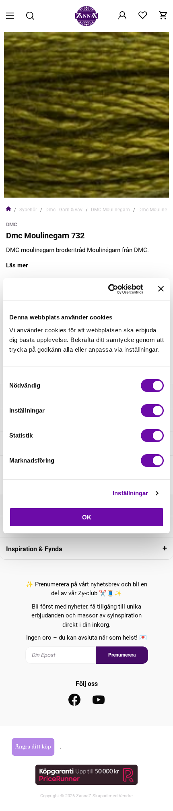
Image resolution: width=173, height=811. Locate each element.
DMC (11, 224)
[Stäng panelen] (161, 289)
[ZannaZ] (86, 16)
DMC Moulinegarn (110, 210)
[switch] (152, 410)
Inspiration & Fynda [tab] (34, 549)
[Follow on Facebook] (74, 700)
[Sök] (30, 16)
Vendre (126, 795)
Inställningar (130, 493)
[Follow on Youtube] (98, 700)
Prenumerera (122, 655)
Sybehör (28, 210)
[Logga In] (122, 16)
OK (86, 517)
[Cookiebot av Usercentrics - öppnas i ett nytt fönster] (108, 289)
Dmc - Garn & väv (63, 210)
